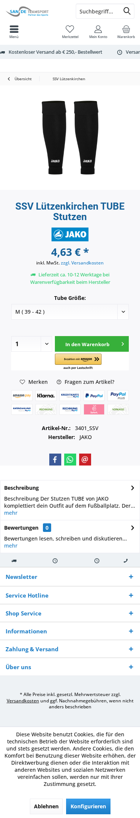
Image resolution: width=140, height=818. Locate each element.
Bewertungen (21, 527)
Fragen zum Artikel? (88, 381)
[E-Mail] (85, 460)
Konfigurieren (88, 806)
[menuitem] (126, 32)
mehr (11, 512)
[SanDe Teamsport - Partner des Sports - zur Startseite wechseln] (35, 11)
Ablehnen (46, 806)
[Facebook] (55, 460)
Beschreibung (21, 487)
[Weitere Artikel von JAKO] (70, 234)
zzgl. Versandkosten (82, 263)
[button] (78, 362)
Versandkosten (23, 701)
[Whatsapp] (70, 460)
